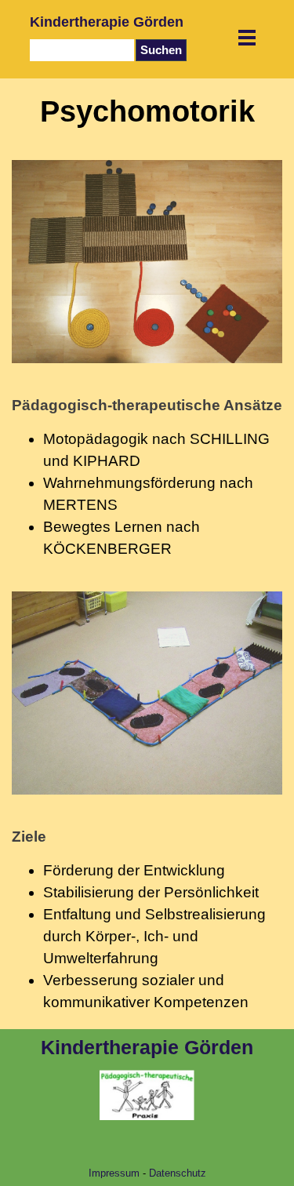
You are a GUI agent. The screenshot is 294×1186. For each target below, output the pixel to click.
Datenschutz (177, 1173)
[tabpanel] (147, 477)
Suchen (161, 50)
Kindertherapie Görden (106, 22)
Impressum (114, 1173)
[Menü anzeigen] (247, 37)
